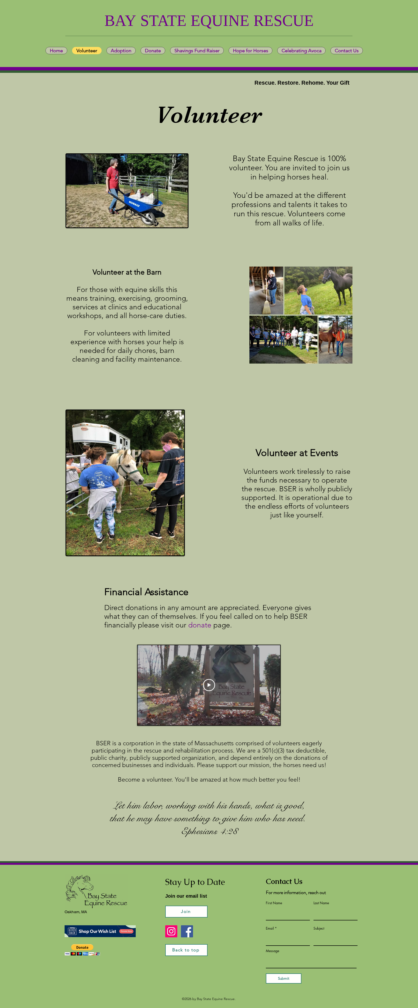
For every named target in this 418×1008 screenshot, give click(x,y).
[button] (82, 950)
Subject (319, 928)
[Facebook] (187, 931)
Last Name (321, 903)
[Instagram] (171, 931)
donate (199, 625)
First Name (274, 903)
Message (272, 951)
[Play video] (209, 685)
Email (270, 928)
